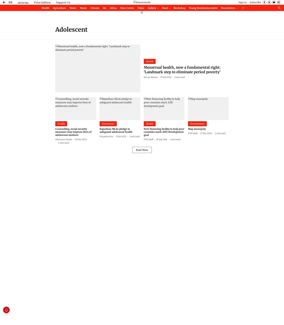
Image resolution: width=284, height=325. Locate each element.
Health (45, 8)
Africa (113, 8)
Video (141, 8)
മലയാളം (23, 2)
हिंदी (10, 2)
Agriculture (59, 8)
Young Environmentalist (203, 8)
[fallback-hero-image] (97, 68)
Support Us (63, 2)
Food (165, 8)
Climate (94, 8)
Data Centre (127, 8)
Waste (83, 8)
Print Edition (42, 2)
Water (73, 8)
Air (104, 8)
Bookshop (179, 8)
